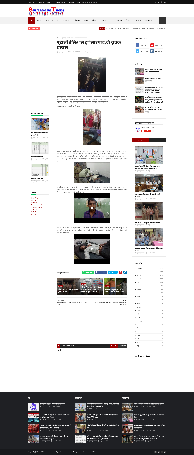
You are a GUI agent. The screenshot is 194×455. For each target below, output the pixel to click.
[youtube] (162, 2)
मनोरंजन (94, 20)
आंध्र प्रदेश (139, 321)
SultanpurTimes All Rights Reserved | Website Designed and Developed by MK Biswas (71, 452)
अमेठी (138, 282)
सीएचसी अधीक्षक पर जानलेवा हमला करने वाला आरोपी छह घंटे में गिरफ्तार (153, 109)
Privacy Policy (61, 2)
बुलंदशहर (139, 338)
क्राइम (86, 20)
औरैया (138, 328)
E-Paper (148, 20)
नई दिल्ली (139, 279)
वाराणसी (138, 296)
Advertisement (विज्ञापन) (38, 207)
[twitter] (159, 2)
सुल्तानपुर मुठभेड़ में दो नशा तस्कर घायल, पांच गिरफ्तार (114, 290)
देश (58, 20)
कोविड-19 (77, 20)
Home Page (34, 198)
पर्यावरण (119, 20)
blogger (114, 346)
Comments (157, 140)
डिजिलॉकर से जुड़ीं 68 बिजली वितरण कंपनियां (52, 404)
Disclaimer (50, 2)
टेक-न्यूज (129, 20)
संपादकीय (138, 20)
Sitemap (33, 214)
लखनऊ (138, 272)
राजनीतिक (104, 20)
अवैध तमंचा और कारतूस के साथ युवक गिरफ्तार (68, 290)
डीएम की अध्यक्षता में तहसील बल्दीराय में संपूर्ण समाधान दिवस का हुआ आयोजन (91, 289)
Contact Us (40, 2)
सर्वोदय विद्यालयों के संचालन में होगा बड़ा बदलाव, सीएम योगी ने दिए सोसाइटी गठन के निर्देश (124, 29)
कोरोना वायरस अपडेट (37, 157)
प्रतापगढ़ (139, 303)
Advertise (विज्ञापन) (91, 2)
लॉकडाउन (139, 289)
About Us (31, 2)
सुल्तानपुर (39, 20)
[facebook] (155, 2)
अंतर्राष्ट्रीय (66, 20)
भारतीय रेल (139, 307)
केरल (138, 331)
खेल (112, 20)
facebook (122, 346)
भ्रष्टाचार (139, 342)
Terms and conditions (76, 2)
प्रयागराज (139, 293)
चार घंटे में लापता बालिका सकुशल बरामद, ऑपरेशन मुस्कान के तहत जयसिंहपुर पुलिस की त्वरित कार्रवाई (154, 99)
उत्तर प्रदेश (49, 20)
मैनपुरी (138, 346)
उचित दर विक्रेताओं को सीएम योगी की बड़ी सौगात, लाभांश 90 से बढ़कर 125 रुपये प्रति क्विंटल (154, 90)
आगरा (138, 324)
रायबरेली (138, 286)
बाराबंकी (138, 335)
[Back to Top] (165, 452)
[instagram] (165, 2)
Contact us (34, 212)
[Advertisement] (40, 70)
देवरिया (138, 314)
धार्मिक (138, 300)
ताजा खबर (140, 140)
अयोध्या (138, 310)
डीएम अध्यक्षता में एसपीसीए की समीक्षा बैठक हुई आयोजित (149, 404)
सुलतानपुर (160, 28)
